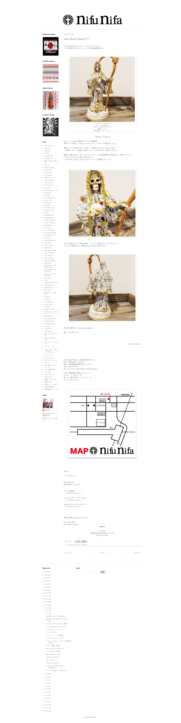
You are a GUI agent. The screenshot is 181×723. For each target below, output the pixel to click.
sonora (46, 326)
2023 (46, 581)
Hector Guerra (48, 223)
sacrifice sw (47, 309)
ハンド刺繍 (48, 369)
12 (47, 610)
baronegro (47, 158)
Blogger (94, 717)
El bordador (47, 197)
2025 (46, 575)
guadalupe (47, 218)
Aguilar (46, 148)
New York (47, 258)
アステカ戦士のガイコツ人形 (55, 627)
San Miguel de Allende (51, 312)
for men (46, 205)
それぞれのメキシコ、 (50, 366)
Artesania (47, 156)
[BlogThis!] (78, 541)
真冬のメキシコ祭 (50, 384)
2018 (46, 596)
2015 (46, 605)
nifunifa (46, 263)
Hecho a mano (48, 220)
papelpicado (47, 287)
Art (45, 153)
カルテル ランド (49, 360)
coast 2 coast (48, 180)
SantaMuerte (48, 321)
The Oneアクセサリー (51, 334)
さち (45, 362)
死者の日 (47, 382)
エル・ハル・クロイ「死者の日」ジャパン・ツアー (51, 350)
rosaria (46, 304)
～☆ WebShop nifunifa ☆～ (73, 493)
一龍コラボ (48, 374)
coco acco (47, 182)
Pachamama (47, 285)
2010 (46, 711)
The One (46, 331)
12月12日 (47, 146)
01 (47, 701)
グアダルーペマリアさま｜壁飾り (57, 624)
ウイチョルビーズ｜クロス (55, 638)
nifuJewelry (47, 260)
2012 (46, 708)
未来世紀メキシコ (50, 389)
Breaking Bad (48, 167)
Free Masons (48, 208)
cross (45, 188)
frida (45, 213)
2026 (46, 572)
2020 (46, 590)
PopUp (46, 297)
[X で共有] (81, 541)
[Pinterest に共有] (85, 541)
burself (46, 170)
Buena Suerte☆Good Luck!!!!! (55, 648)
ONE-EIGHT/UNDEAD (50, 281)
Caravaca (47, 175)
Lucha (46, 238)
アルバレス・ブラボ (51, 342)
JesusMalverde (48, 235)
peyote (46, 290)
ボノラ (46, 372)
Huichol (46, 225)
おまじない (48, 357)
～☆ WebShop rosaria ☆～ (73, 506)
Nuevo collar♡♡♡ (52, 660)
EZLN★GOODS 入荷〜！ (54, 654)
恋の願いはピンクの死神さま (55, 616)
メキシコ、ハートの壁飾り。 (55, 635)
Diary (46, 193)
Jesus (46, 228)
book (45, 165)
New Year (47, 255)
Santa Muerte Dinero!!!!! (53, 657)
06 (47, 686)
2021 (46, 587)
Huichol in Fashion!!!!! (53, 663)
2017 (46, 599)
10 (47, 674)
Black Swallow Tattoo (50, 161)
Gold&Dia (47, 215)
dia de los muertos (49, 190)
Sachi (46, 307)
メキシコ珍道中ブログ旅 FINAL (56, 670)
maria (46, 243)
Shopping (84, 544)
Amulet (46, 151)
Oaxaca (46, 278)
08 (47, 680)
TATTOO (47, 328)
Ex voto (46, 200)
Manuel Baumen (49, 240)
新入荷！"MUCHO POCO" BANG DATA (57, 620)
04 (47, 692)
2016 (46, 602)
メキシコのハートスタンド (55, 629)
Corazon (46, 185)
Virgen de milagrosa (50, 338)
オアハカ (47, 355)
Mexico (71, 544)
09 (47, 677)
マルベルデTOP (51, 632)
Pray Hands (47, 302)
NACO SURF (48, 253)
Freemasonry (48, 210)
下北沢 (46, 377)
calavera (46, 172)
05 (47, 689)
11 (47, 614)
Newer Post (67, 553)
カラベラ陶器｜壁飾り (53, 646)
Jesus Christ (47, 230)
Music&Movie (48, 250)
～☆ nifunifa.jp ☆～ (71, 475)
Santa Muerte (78, 544)
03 (47, 695)
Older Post (137, 553)
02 (47, 698)
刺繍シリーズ (48, 379)
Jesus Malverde (48, 233)
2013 (46, 705)
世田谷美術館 (48, 387)
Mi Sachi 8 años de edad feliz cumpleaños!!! (54, 666)
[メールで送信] (76, 541)
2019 (46, 593)
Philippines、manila (50, 292)
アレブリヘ (48, 346)
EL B (45, 195)
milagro (46, 248)
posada (46, 299)
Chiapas (46, 177)
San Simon (47, 316)
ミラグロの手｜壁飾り (53, 651)
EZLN (46, 203)
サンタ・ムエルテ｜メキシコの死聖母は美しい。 (58, 642)
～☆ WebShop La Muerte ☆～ (74, 500)
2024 (46, 578)
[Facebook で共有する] (83, 541)
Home (102, 553)
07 (47, 683)
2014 (46, 608)
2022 (46, 584)
